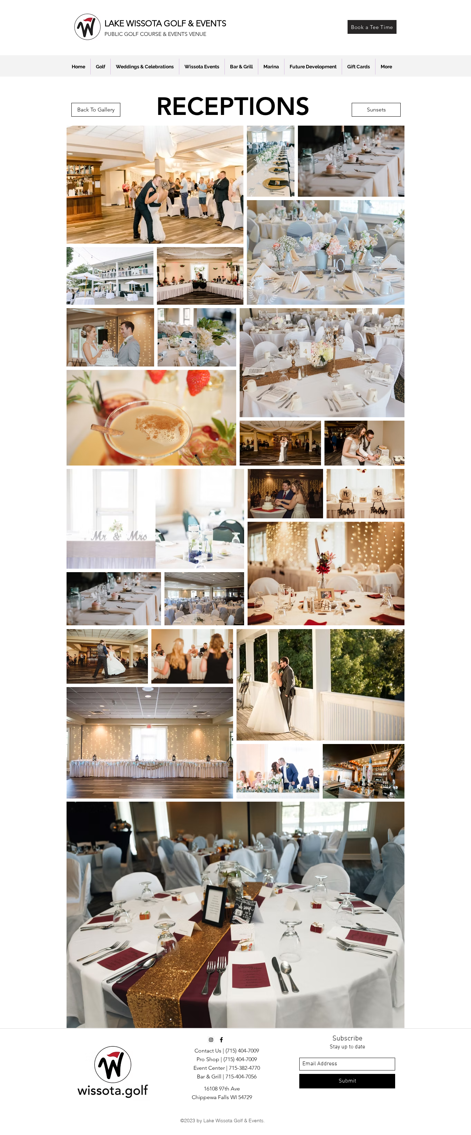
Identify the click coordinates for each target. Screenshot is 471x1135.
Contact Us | (210, 1050)
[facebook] (221, 1039)
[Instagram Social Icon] (211, 1039)
